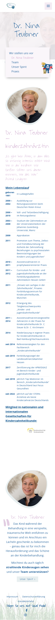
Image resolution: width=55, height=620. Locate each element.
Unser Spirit (19, 67)
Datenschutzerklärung (33, 596)
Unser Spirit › (27, 579)
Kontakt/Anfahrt (26, 601)
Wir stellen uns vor (21, 53)
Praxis (15, 71)
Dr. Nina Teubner (22, 57)
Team (15, 62)
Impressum (12, 596)
